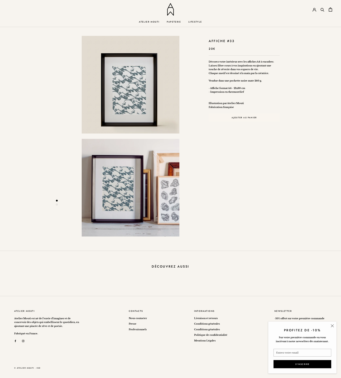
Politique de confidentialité (210, 334)
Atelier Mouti (149, 21)
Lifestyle (195, 21)
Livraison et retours (206, 318)
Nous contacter (138, 318)
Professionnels (138, 329)
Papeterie (174, 21)
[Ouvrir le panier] (330, 9)
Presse (132, 323)
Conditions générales (207, 323)
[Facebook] (15, 341)
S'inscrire (302, 364)
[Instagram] (23, 341)
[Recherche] (322, 9)
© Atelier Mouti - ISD (27, 368)
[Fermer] (332, 325)
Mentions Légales (205, 340)
